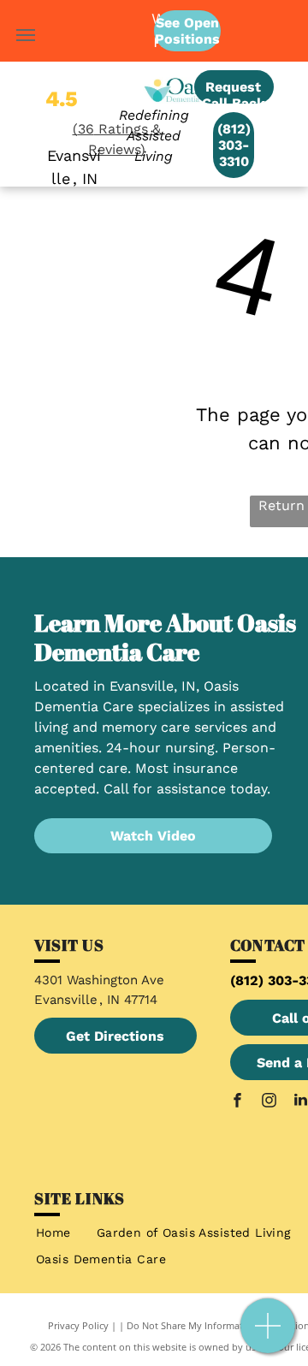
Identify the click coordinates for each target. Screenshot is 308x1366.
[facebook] (237, 1102)
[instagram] (269, 1102)
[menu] (26, 35)
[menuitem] (53, 1233)
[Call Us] (268, 1335)
